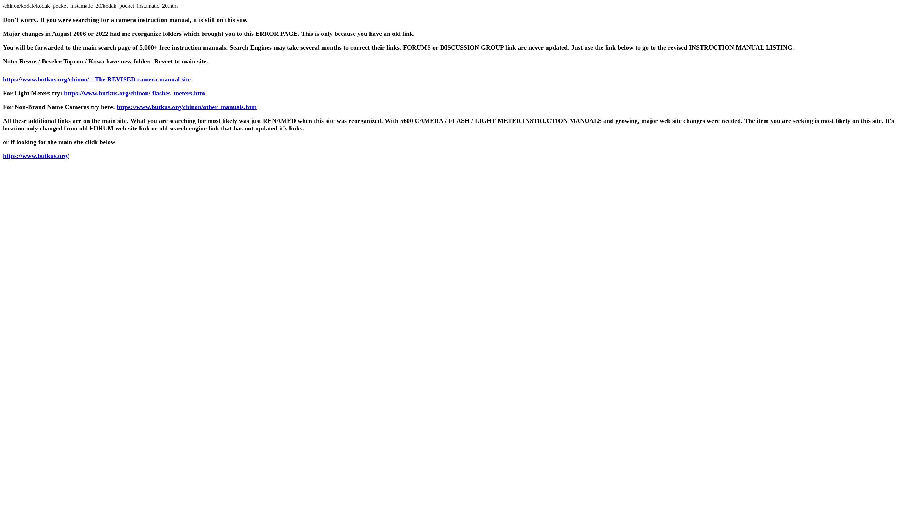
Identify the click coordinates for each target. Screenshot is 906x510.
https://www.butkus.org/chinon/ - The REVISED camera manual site (97, 79)
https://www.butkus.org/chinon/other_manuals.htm (187, 106)
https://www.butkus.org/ (36, 155)
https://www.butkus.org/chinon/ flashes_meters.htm (134, 93)
